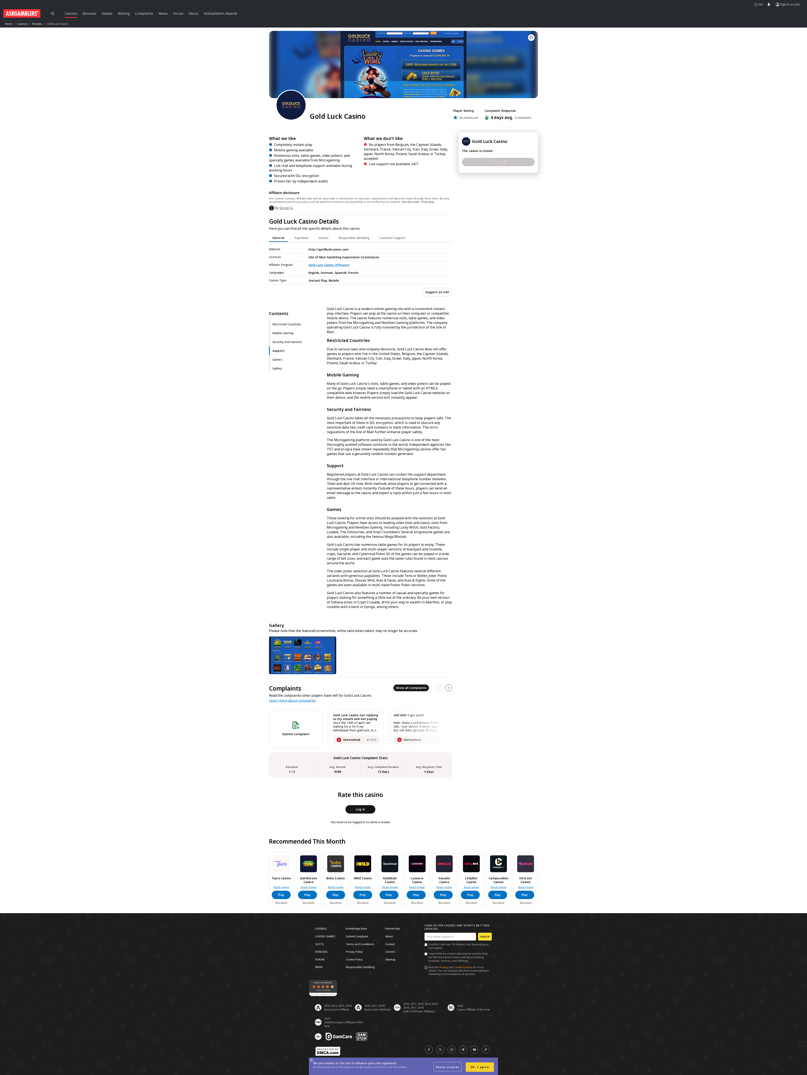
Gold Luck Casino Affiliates (329, 265)
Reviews (37, 24)
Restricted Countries (286, 324)
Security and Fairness (287, 342)
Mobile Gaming (282, 333)
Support (278, 351)
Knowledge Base (356, 928)
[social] (429, 1050)
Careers (390, 952)
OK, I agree (480, 1067)
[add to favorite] (531, 37)
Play (281, 895)
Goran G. (286, 208)
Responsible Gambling (360, 967)
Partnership (392, 928)
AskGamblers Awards (220, 13)
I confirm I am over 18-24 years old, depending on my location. (458, 946)
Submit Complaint (357, 936)
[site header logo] (21, 13)
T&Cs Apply (281, 902)
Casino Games (325, 936)
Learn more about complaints (292, 700)
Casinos (22, 24)
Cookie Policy (354, 959)
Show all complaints (411, 688)
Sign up (485, 936)
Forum (319, 959)
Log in (360, 809)
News (319, 967)
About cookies (447, 1067)
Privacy (444, 967)
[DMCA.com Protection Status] (327, 1051)
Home (8, 24)
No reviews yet (468, 117)
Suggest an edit (437, 292)
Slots (319, 944)
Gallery (277, 368)
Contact (390, 944)
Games (277, 359)
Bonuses (321, 952)
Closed (496, 162)
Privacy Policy (354, 952)
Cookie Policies (463, 967)
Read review (281, 887)
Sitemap (390, 959)
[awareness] (338, 1036)
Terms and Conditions (360, 944)
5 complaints (523, 117)
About (389, 936)
